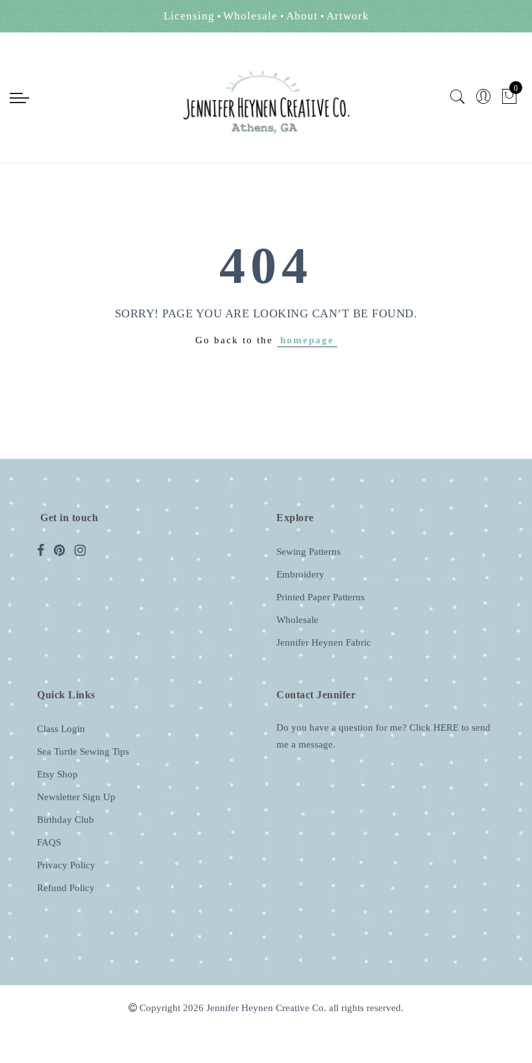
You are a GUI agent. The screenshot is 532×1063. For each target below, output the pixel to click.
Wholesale (297, 620)
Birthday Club (65, 819)
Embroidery (300, 574)
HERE (446, 727)
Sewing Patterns (308, 551)
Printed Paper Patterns (320, 597)
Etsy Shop (57, 774)
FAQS (49, 842)
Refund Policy (66, 888)
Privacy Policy (66, 865)
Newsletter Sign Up (76, 797)
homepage (307, 340)
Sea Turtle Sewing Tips (83, 751)
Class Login (61, 729)
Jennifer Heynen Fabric (323, 642)
